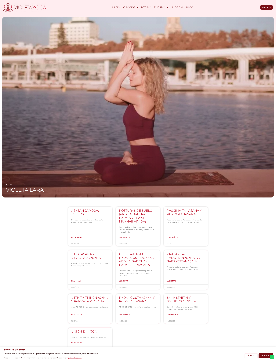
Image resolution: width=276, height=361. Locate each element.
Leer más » (76, 237)
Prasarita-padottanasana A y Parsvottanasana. (183, 257)
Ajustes (251, 356)
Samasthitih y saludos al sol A (181, 299)
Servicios (128, 7)
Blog (189, 7)
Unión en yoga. (84, 331)
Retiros (146, 7)
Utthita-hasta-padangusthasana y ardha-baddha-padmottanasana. (137, 259)
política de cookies (75, 358)
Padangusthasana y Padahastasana (137, 299)
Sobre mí (178, 7)
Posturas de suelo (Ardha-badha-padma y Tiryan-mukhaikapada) (135, 216)
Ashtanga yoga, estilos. (85, 212)
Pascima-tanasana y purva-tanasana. (184, 212)
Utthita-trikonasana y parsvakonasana (89, 299)
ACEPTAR (266, 356)
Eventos (159, 7)
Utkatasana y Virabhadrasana (86, 256)
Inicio (116, 7)
